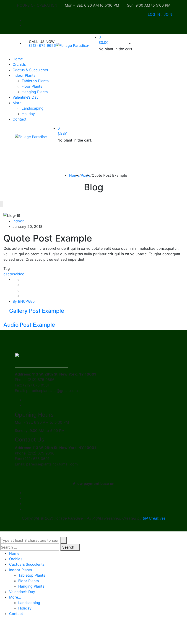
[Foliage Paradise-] (72, 45)
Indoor (18, 221)
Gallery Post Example (36, 310)
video (19, 274)
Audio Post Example (29, 324)
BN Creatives (154, 518)
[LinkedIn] (23, 296)
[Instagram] (170, 25)
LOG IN (154, 14)
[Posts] (4, 318)
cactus (9, 274)
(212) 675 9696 (42, 45)
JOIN (168, 14)
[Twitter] (23, 285)
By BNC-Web (24, 301)
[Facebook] (170, 20)
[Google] (23, 290)
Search (68, 547)
